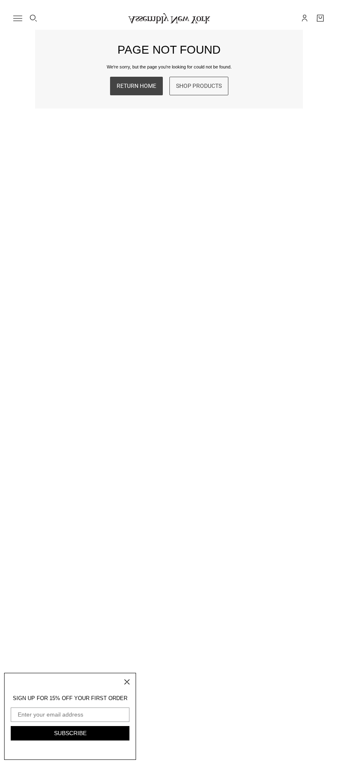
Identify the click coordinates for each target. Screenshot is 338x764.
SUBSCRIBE (70, 733)
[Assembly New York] (169, 18)
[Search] (33, 18)
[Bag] (320, 18)
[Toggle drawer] (17, 18)
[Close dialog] (127, 682)
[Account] (304, 18)
